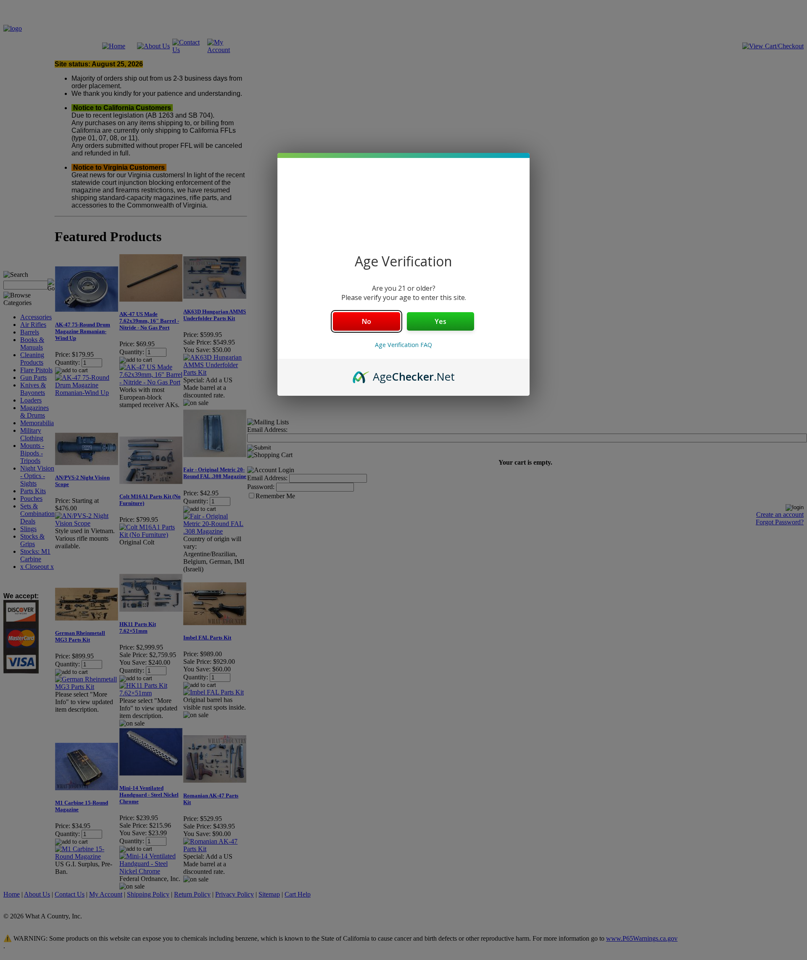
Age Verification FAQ (403, 345)
